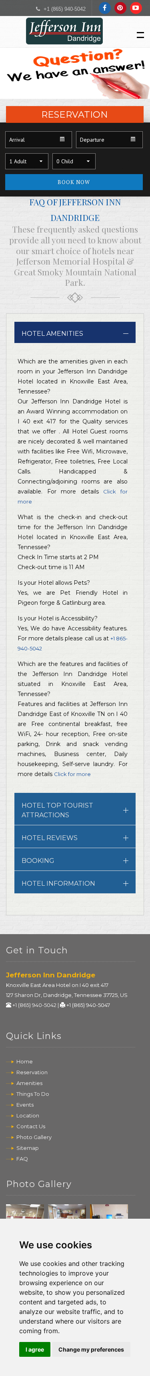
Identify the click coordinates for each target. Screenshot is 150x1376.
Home (24, 1061)
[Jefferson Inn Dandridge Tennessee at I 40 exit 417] (65, 35)
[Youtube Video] (136, 7)
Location (27, 1115)
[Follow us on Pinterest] (120, 7)
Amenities (29, 1083)
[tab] (75, 332)
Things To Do (32, 1094)
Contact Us (30, 1126)
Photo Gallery (34, 1137)
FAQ (22, 1158)
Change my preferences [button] (91, 1349)
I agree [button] (35, 1349)
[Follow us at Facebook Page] (105, 7)
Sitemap (27, 1148)
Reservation (32, 1072)
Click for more (72, 774)
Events (25, 1104)
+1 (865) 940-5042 (65, 9)
